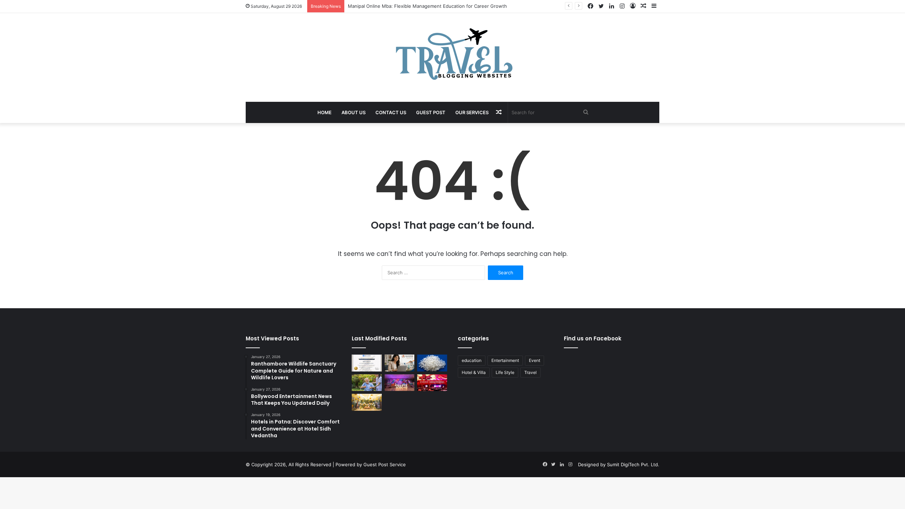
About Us (353, 112)
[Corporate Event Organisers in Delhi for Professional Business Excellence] (432, 382)
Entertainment (505, 360)
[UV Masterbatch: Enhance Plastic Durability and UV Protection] (432, 363)
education (471, 360)
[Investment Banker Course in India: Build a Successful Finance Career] (367, 363)
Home (324, 112)
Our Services (472, 112)
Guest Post (430, 112)
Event (534, 360)
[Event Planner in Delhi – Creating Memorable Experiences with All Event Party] (400, 382)
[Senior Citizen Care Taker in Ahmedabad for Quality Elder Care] (367, 382)
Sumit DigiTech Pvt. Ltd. (633, 464)
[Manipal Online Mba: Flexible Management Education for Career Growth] (400, 363)
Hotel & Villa (474, 372)
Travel (530, 372)
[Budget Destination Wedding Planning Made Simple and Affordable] (367, 402)
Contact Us (390, 112)
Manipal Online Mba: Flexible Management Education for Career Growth (427, 6)
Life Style (505, 372)
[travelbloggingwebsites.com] (452, 53)
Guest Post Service (384, 464)
